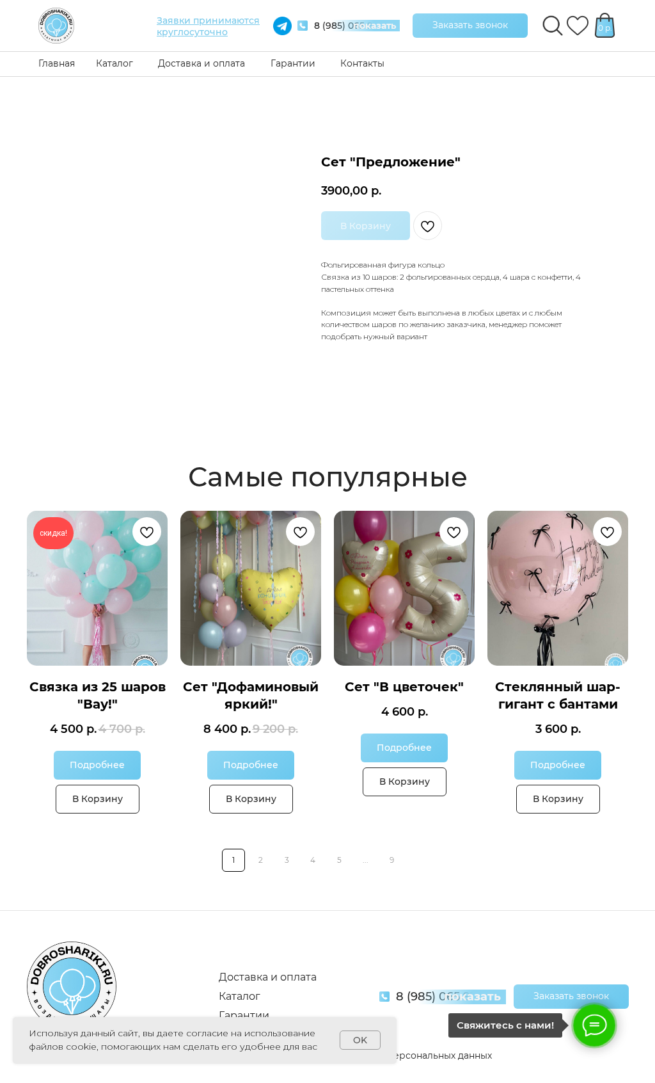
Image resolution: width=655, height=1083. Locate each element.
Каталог (114, 63)
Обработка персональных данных (413, 1055)
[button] (470, 25)
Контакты (362, 63)
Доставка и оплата (201, 63)
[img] (56, 26)
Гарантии (293, 63)
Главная (56, 63)
